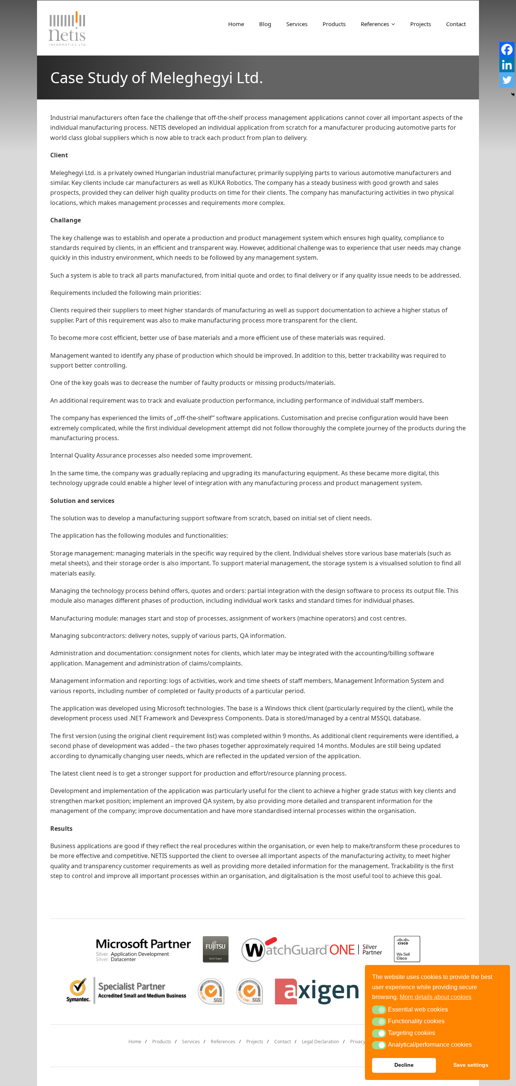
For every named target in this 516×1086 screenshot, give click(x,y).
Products (161, 1041)
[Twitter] (506, 79)
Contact (282, 1041)
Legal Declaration (320, 1041)
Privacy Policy (364, 1041)
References (223, 1041)
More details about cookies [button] (435, 997)
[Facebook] (506, 49)
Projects (254, 1041)
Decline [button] (404, 1065)
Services (191, 1041)
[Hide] (513, 95)
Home (134, 1041)
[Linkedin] (506, 64)
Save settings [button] (470, 1065)
